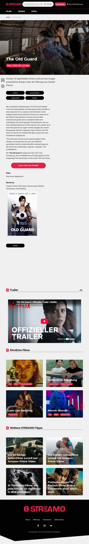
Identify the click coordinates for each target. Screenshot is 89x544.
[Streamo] (14, 4)
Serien (21, 11)
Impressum (47, 519)
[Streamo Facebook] (38, 525)
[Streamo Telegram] (50, 525)
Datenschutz (59, 519)
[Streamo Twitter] (44, 525)
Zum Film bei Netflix (28, 165)
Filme (9, 11)
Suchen (47, 4)
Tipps (34, 11)
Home (8, 17)
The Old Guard (16, 17)
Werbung (36, 519)
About (27, 519)
